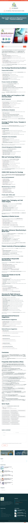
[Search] (26, 461)
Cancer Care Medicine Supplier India (14, 413)
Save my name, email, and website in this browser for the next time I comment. (12, 443)
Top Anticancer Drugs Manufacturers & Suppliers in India (8, 471)
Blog (6, 21)
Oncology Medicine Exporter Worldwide (6, 419)
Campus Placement (3, 513)
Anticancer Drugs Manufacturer (14, 410)
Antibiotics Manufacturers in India (5, 516)
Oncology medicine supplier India (14, 419)
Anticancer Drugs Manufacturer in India (5, 514)
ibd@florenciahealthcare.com (19, 502)
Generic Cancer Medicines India (14, 416)
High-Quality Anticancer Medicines (21, 416)
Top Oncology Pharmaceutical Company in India (8, 467)
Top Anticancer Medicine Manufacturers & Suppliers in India (8, 475)
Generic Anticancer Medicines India (5, 416)
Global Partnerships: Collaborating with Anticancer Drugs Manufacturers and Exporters (8, 479)
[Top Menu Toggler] (2, 14)
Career (2, 512)
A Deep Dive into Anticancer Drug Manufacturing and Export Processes (8, 483)
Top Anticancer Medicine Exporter (5, 422)
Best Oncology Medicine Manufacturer (6, 413)
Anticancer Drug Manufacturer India (5, 410)
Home (3, 21)
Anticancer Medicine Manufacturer (21, 410)
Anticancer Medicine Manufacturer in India (6, 515)
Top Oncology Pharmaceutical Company (14, 422)
